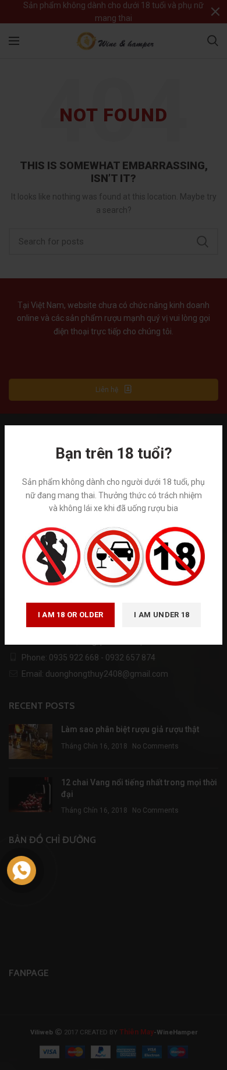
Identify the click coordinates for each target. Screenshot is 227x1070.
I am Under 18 (161, 614)
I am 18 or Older (71, 614)
